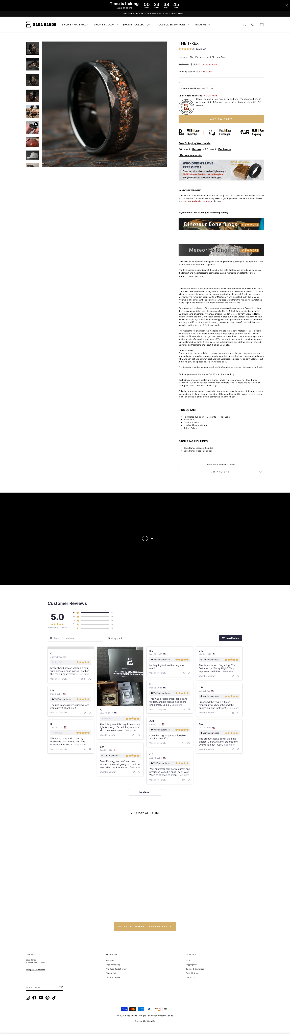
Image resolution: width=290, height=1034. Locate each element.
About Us (110, 960)
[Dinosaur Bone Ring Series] (221, 224)
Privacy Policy (112, 973)
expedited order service (197, 201)
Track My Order (192, 973)
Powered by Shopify (145, 1021)
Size (181, 83)
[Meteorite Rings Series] (221, 250)
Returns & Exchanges (195, 969)
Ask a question (221, 472)
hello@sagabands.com (35, 970)
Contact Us (190, 977)
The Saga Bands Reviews (117, 969)
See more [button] (83, 674)
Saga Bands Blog (113, 965)
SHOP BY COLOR (104, 24)
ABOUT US (200, 24)
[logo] (41, 24)
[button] (104, 104)
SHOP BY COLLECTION (137, 24)
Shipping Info (191, 965)
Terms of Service (113, 977)
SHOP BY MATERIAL (74, 24)
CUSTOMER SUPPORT (172, 24)
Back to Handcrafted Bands (147, 926)
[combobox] (117, 638)
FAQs (188, 960)
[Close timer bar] (286, 5)
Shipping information (221, 464)
